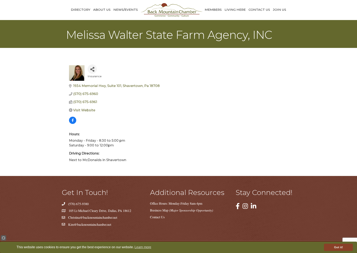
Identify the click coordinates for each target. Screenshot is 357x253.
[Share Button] (92, 69)
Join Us (279, 10)
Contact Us (259, 10)
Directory (80, 10)
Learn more (142, 247)
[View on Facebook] (72, 123)
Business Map (181, 210)
